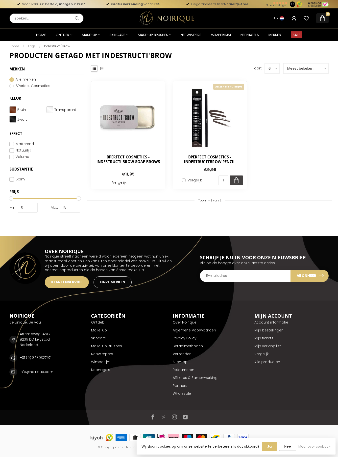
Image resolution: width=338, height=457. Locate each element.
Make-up (89, 34)
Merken (274, 34)
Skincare (117, 34)
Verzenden (182, 353)
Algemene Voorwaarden (194, 330)
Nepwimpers (191, 34)
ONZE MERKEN (112, 282)
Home (41, 34)
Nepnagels (250, 34)
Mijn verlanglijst (267, 346)
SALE (296, 34)
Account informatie (271, 322)
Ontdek (62, 34)
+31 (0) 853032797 (35, 357)
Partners (180, 385)
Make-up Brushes (153, 34)
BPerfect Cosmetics (33, 86)
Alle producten (267, 361)
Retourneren (183, 369)
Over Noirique (184, 322)
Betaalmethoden (188, 346)
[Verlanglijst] (306, 18)
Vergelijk (119, 182)
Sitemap (180, 361)
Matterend (25, 144)
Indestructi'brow (57, 46)
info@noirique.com (36, 371)
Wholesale (182, 393)
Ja (269, 446)
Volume (22, 157)
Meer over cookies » (314, 446)
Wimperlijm (221, 34)
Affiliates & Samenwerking (195, 377)
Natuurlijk (23, 150)
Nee (287, 446)
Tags (32, 46)
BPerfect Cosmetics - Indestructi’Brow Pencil (210, 159)
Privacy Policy (184, 338)
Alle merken (26, 79)
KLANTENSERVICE (66, 282)
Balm (20, 179)
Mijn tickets (263, 338)
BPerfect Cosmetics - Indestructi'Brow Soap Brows (128, 159)
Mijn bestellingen (269, 330)
